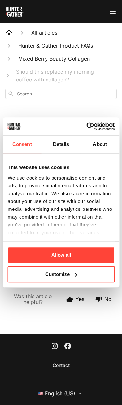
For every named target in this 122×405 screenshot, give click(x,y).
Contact (61, 365)
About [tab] (100, 144)
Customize (57, 274)
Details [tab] (61, 144)
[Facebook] (68, 346)
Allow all (61, 255)
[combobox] (61, 94)
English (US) (60, 393)
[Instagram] (55, 346)
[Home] (9, 32)
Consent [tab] (22, 144)
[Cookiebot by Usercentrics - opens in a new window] (87, 126)
